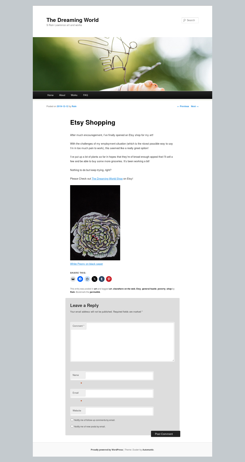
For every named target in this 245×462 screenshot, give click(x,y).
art (95, 288)
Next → (195, 106)
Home (50, 95)
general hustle (149, 288)
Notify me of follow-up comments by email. (94, 419)
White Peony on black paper (86, 264)
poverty (162, 288)
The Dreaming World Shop (107, 178)
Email (77, 393)
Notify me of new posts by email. (89, 426)
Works (74, 95)
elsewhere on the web (124, 288)
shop (169, 288)
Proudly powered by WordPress (107, 449)
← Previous (183, 106)
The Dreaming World (72, 20)
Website (77, 410)
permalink (95, 292)
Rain (74, 106)
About (62, 95)
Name (77, 375)
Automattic (148, 449)
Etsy (138, 288)
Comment (78, 325)
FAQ (85, 95)
